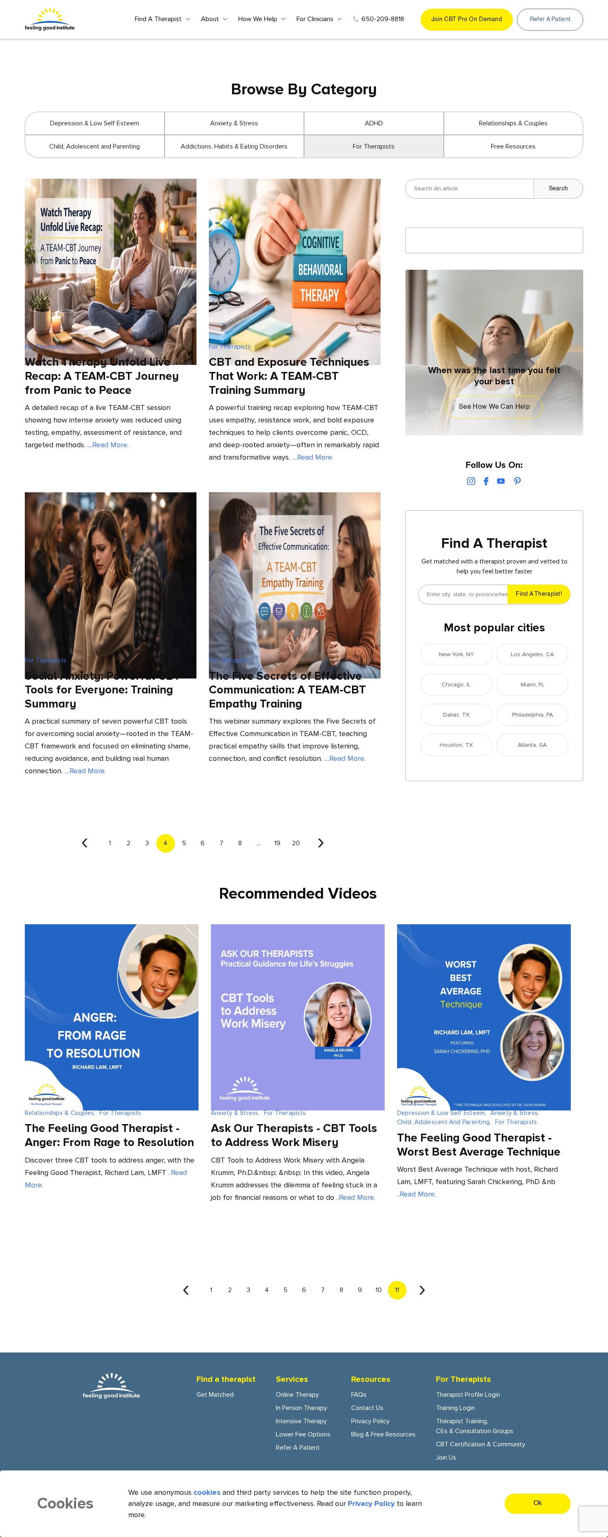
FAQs (358, 1395)
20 (296, 843)
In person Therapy (301, 1408)
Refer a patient (550, 19)
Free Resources (513, 146)
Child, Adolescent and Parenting (94, 146)
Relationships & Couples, (60, 1113)
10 (379, 1290)
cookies (207, 1492)
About (210, 19)
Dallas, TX (456, 714)
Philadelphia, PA (532, 714)
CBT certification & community (480, 1444)
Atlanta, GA (532, 744)
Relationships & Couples (513, 123)
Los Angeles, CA (532, 654)
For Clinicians (315, 19)
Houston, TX (456, 744)
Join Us (446, 1457)
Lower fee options (303, 1434)
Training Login (455, 1408)
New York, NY (456, 654)
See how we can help (494, 407)
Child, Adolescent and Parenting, (444, 1122)
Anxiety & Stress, (235, 1113)
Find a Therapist (158, 19)
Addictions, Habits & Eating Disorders (234, 146)
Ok (538, 1503)
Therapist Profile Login (468, 1395)
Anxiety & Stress (234, 123)
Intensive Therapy (301, 1421)
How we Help (257, 19)
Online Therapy (297, 1395)
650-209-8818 (382, 19)
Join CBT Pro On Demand (466, 19)
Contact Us (367, 1408)
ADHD (374, 123)
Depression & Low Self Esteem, (441, 1113)
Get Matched (215, 1395)
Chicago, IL (456, 684)
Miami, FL (532, 684)
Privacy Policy (370, 1421)
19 (277, 843)
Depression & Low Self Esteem (94, 123)
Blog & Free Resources (383, 1434)
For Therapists (46, 346)
